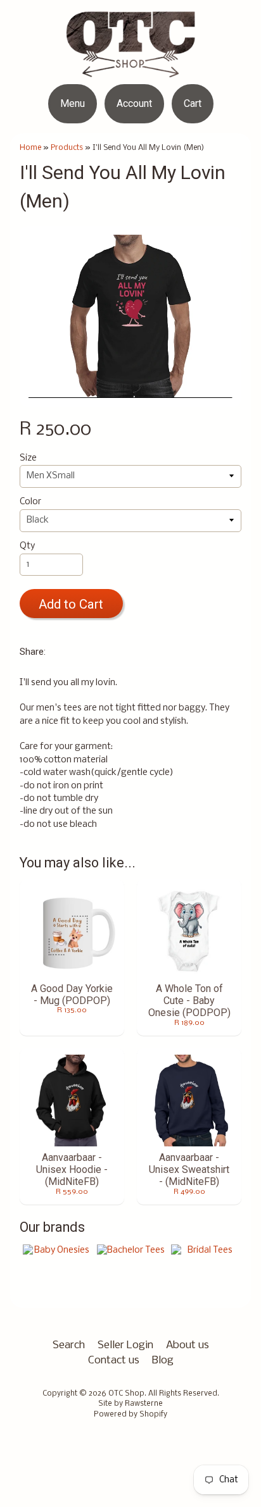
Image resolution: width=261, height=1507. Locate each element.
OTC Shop (126, 1394)
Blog (163, 1361)
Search (69, 1345)
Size (28, 458)
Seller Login (125, 1345)
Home (30, 148)
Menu (72, 103)
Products (67, 148)
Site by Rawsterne (130, 1404)
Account (134, 103)
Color (30, 502)
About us (187, 1345)
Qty (27, 546)
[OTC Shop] (131, 69)
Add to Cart (71, 604)
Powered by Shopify (130, 1414)
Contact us (113, 1361)
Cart (192, 103)
